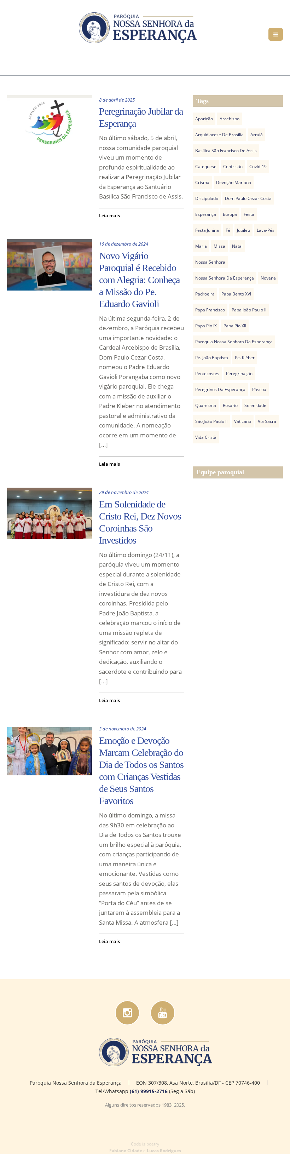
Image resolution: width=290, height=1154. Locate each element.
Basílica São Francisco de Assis (226, 151)
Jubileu (243, 230)
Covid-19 (258, 166)
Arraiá (256, 135)
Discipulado (206, 198)
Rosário (230, 405)
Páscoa (259, 389)
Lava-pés (265, 230)
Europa (230, 214)
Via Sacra (267, 421)
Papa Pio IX (206, 326)
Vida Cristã (205, 437)
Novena (268, 278)
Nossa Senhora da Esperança (224, 278)
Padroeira (205, 294)
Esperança (205, 214)
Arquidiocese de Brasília (219, 135)
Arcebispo (229, 119)
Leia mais (109, 215)
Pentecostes (207, 374)
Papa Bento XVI (236, 294)
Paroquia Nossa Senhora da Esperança (234, 342)
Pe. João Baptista (211, 358)
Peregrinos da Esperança (220, 389)
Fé (228, 230)
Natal (237, 246)
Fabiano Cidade (125, 1151)
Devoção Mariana (233, 182)
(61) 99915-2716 (149, 1091)
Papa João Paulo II (249, 310)
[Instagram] (127, 1012)
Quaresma (205, 405)
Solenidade (255, 405)
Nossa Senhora (210, 262)
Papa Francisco (210, 310)
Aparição (204, 119)
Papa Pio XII (235, 326)
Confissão (233, 166)
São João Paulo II (211, 421)
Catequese (205, 166)
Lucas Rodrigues (164, 1151)
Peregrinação (239, 374)
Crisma (202, 182)
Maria (201, 246)
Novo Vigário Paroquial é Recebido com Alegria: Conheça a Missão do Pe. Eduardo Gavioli (139, 279)
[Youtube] (162, 1012)
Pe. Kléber (245, 358)
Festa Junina (207, 230)
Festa (249, 214)
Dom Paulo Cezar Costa (248, 198)
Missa (219, 246)
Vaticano (242, 421)
